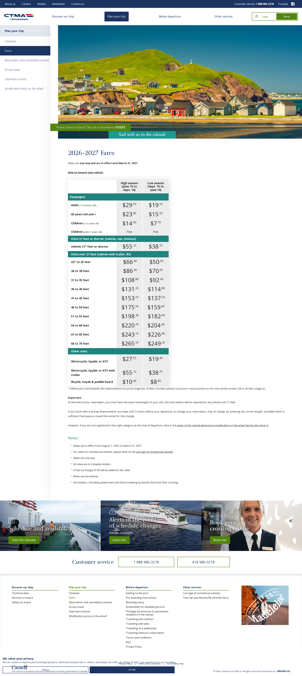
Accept (132, 669)
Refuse (45, 669)
